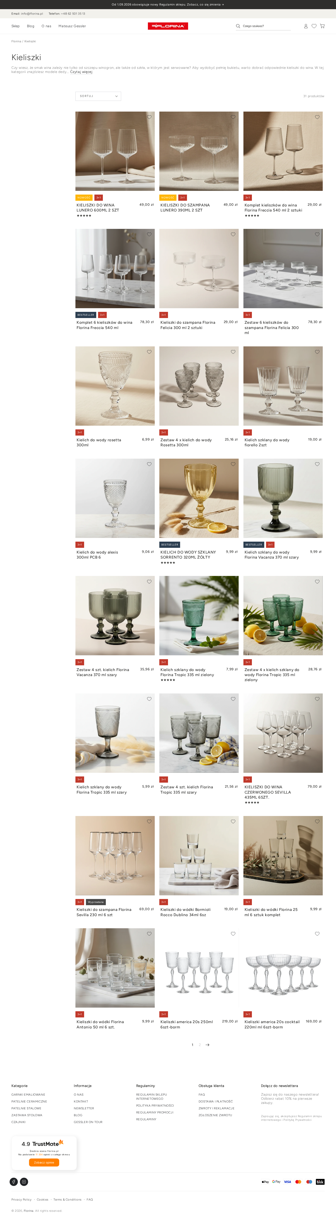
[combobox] (263, 26)
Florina (16, 41)
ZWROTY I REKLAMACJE (217, 1108)
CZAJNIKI (18, 1122)
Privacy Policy (21, 1199)
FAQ (202, 1094)
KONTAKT (81, 1101)
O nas (46, 26)
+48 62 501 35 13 (73, 13)
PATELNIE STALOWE (26, 1108)
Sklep (15, 26)
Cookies (42, 1199)
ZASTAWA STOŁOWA (27, 1115)
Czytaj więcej (81, 72)
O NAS (79, 1094)
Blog (30, 26)
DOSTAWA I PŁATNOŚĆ (216, 1101)
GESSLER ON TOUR (88, 1122)
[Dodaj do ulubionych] (149, 117)
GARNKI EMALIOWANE (28, 1094)
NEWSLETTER (84, 1108)
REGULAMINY (146, 1119)
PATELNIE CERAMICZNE (29, 1101)
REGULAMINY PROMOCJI (154, 1112)
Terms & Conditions (67, 1199)
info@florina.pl (32, 13)
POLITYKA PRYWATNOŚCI (155, 1105)
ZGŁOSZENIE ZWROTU (215, 1115)
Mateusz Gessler (72, 26)
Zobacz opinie (44, 1162)
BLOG (78, 1115)
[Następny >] (207, 1045)
